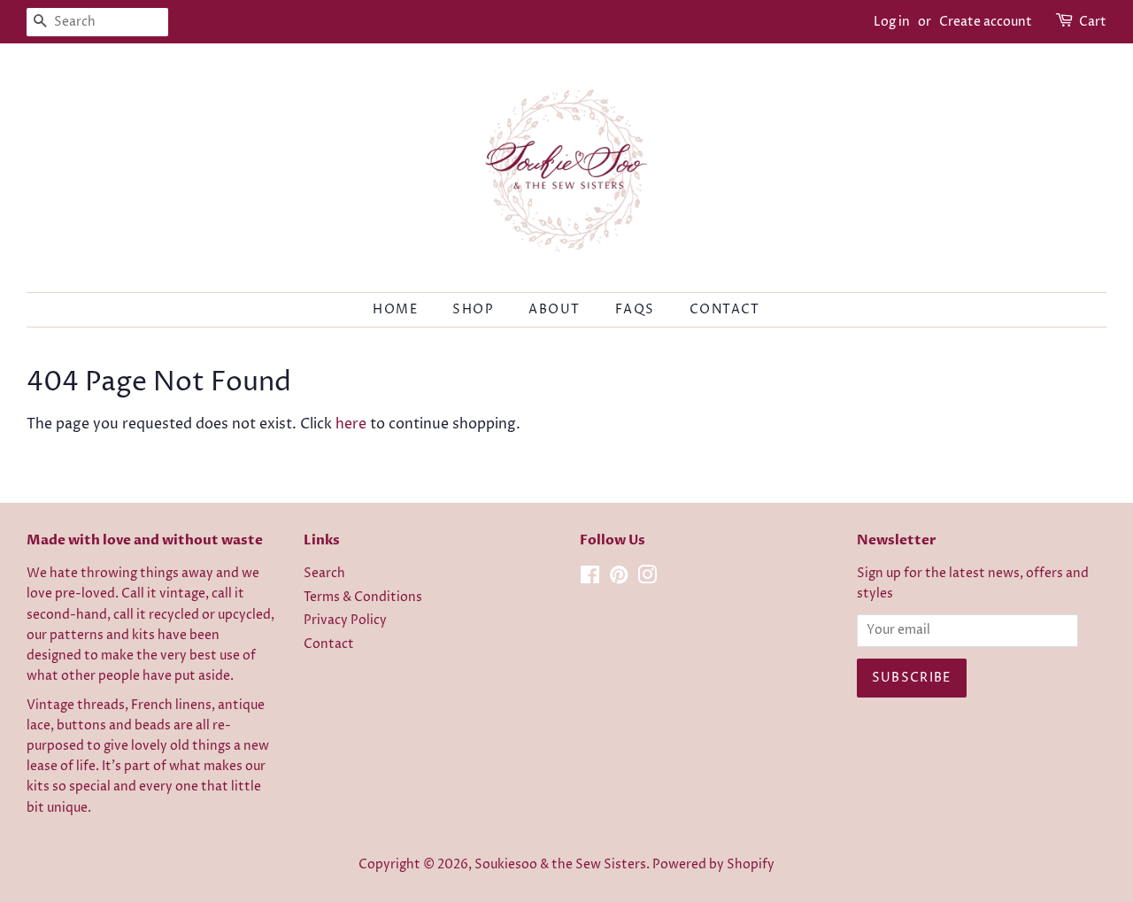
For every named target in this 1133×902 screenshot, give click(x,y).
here (350, 424)
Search (324, 574)
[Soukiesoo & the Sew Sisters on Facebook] (590, 579)
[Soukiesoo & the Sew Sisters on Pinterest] (618, 579)
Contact (725, 309)
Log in (892, 21)
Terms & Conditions (363, 597)
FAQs (635, 309)
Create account (985, 21)
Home (395, 309)
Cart (1092, 21)
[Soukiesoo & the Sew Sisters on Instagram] (647, 579)
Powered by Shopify (713, 865)
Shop (473, 309)
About (554, 309)
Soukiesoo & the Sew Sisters (560, 865)
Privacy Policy (345, 620)
